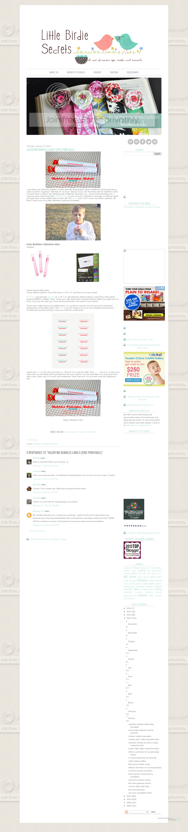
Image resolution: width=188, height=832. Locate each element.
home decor (155, 580)
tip (136, 596)
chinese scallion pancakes (139, 736)
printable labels (61, 196)
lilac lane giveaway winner (139, 783)
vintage (158, 596)
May (130, 685)
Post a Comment (37, 531)
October (131, 641)
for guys (152, 573)
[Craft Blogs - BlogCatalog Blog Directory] (142, 533)
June (130, 676)
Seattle (127, 568)
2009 (129, 802)
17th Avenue (177, 818)
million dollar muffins (137, 761)
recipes (157, 586)
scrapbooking (147, 589)
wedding (131, 598)
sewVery (36, 471)
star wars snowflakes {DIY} (140, 793)
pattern (158, 584)
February (132, 711)
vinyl (125, 598)
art (131, 568)
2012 (129, 618)
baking (142, 568)
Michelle (37, 484)
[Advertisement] (94, 14)
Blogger (178, 820)
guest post (155, 577)
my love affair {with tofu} (138, 786)
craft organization (154, 571)
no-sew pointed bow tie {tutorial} (142, 758)
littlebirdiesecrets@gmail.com (138, 425)
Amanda (36, 498)
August (131, 659)
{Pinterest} (91, 432)
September (133, 650)
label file (51, 297)
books (158, 568)
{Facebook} (71, 432)
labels (74, 198)
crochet (97, 72)
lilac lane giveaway (136, 790)
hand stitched (130, 581)
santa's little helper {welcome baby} (143, 748)
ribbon (136, 589)
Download (31, 297)
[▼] (144, 716)
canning (127, 571)
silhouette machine (133, 592)
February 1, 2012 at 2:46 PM (45, 479)
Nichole (36, 458)
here (62, 308)
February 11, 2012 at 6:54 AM (46, 505)
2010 (129, 799)
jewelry (139, 584)
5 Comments (32, 440)
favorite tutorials (76, 72)
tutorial (54, 444)
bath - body (150, 568)
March (130, 703)
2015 (129, 608)
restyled (128, 589)
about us (54, 72)
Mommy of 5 (38, 511)
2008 (129, 806)
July (129, 668)
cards (133, 571)
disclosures (132, 72)
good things (143, 577)
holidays (37, 444)
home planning (129, 584)
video (151, 596)
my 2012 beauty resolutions (140, 771)
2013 (129, 615)
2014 (129, 611)
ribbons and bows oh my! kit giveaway (144, 767)
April (130, 694)
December (132, 624)
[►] (144, 621)
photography (129, 586)
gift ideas (130, 576)
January (131, 718)
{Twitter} (81, 432)
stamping (149, 592)
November (132, 633)
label (38, 372)
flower (144, 574)
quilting (114, 72)
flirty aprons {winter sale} (139, 764)
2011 (129, 796)
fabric (134, 573)
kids (145, 583)
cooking (141, 570)
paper (151, 583)
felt (139, 573)
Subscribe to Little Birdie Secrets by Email (142, 207)
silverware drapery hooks (139, 780)
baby (135, 567)
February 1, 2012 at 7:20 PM (45, 492)
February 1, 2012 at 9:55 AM (45, 466)
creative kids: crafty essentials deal (143, 739)
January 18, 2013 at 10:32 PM (46, 525)
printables (46, 444)
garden (159, 573)
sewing (157, 589)
